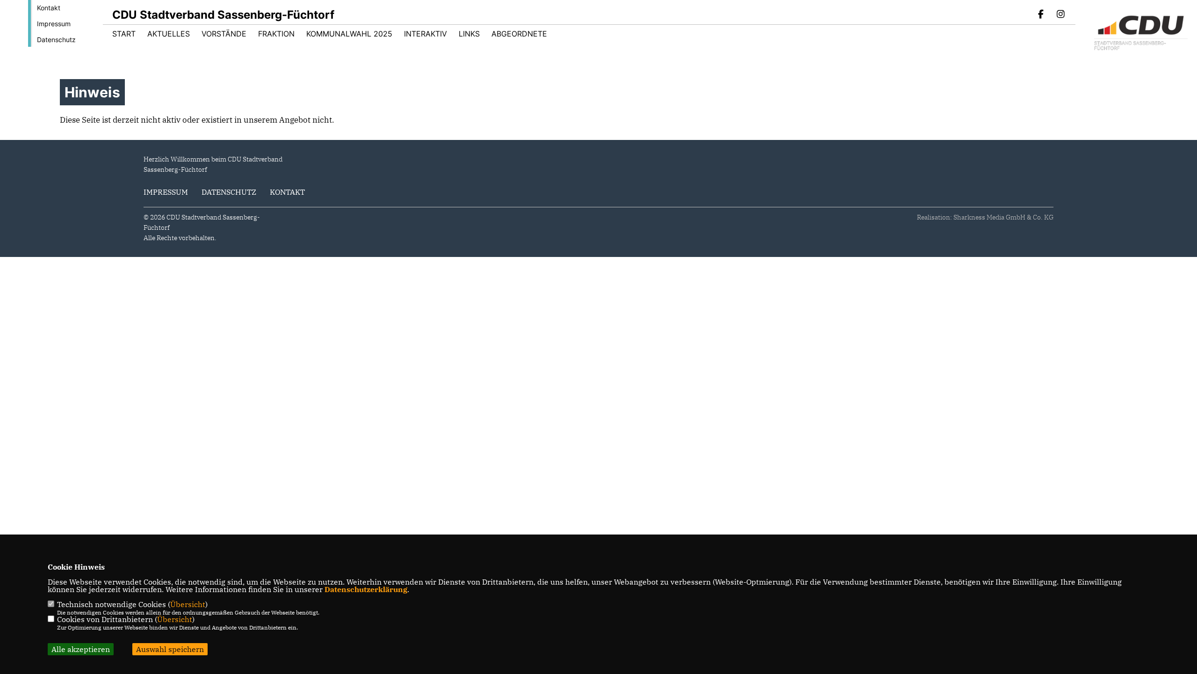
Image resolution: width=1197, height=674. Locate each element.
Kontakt (48, 8)
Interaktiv (425, 33)
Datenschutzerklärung (365, 589)
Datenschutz (56, 40)
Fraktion (276, 33)
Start (124, 33)
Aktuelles (168, 33)
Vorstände (224, 33)
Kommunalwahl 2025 (349, 33)
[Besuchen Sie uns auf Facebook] (1041, 15)
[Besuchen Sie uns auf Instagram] (1060, 15)
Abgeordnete (519, 33)
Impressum (54, 24)
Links (469, 33)
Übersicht (187, 604)
